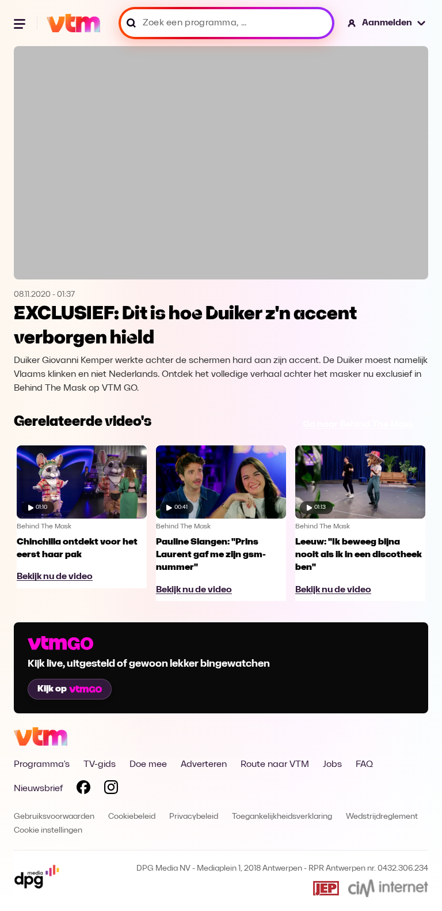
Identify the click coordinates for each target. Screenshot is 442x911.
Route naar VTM (275, 764)
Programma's (42, 764)
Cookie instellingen (48, 830)
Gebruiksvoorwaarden (54, 816)
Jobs (332, 764)
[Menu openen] (21, 23)
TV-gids (99, 764)
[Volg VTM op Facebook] (83, 789)
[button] (387, 23)
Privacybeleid (193, 816)
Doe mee (148, 764)
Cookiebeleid (131, 816)
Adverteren (204, 764)
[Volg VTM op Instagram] (111, 789)
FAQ (364, 764)
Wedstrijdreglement (382, 816)
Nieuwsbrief (38, 788)
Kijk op (52, 689)
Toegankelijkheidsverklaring (282, 816)
